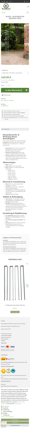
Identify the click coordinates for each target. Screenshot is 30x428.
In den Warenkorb (13, 90)
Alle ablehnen (15, 422)
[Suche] (27, 12)
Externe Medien (7, 411)
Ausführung (5, 70)
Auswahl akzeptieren (15, 425)
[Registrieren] (7, 1)
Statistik (5, 408)
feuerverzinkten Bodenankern (14, 204)
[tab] (15, 129)
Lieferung (3, 384)
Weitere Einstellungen (7, 416)
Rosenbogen (5, 142)
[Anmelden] (4, 1)
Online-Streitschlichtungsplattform (9, 386)
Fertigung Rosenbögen (6, 335)
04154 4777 (5, 105)
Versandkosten (12, 80)
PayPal (5, 413)
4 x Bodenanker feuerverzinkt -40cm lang (15, 305)
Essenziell (6, 406)
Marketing (6, 409)
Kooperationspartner (6, 337)
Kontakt (10, 1)
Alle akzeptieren (15, 419)
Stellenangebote (5, 339)
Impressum (18, 403)
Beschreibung (5, 129)
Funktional (6, 415)
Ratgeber (3, 340)
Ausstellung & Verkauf (6, 333)
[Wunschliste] (2, 1)
